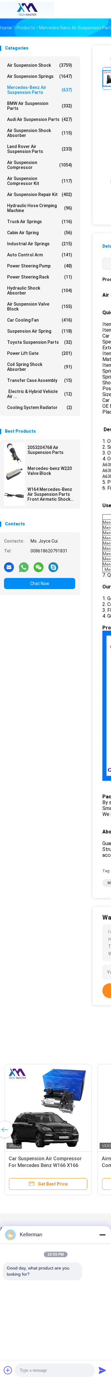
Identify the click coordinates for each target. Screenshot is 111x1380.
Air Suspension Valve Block (39, 306)
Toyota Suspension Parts (39, 342)
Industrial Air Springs (39, 243)
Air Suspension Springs (39, 76)
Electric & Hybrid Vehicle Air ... (39, 394)
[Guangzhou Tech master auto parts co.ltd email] (9, 567)
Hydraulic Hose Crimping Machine (39, 208)
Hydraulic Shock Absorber (39, 290)
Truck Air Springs (39, 221)
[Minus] (102, 1234)
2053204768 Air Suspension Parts (45, 450)
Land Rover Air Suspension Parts (39, 149)
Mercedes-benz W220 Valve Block (49, 471)
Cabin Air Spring (39, 232)
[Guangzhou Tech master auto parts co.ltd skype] (53, 567)
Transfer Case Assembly (39, 380)
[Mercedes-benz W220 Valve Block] (14, 474)
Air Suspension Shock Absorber (39, 133)
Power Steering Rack (39, 277)
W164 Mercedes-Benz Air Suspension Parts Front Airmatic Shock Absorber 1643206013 (49, 494)
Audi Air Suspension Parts (39, 119)
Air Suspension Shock (39, 65)
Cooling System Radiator (39, 407)
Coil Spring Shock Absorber (39, 367)
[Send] (102, 1370)
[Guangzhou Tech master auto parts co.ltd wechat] (38, 567)
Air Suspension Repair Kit (39, 194)
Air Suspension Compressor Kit (39, 181)
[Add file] (8, 1370)
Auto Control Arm (39, 254)
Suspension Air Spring (39, 331)
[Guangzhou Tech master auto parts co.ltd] (27, 9)
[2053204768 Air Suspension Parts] (14, 453)
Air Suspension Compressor (39, 165)
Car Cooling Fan (39, 320)
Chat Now (39, 583)
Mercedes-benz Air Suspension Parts (39, 90)
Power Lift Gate (39, 353)
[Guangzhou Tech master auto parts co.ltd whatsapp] (24, 567)
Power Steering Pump (39, 265)
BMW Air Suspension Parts (39, 106)
